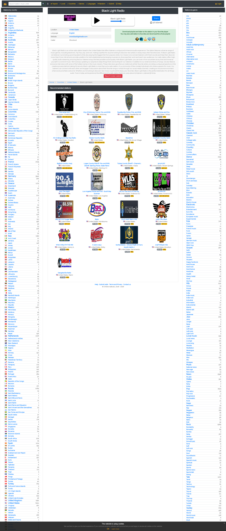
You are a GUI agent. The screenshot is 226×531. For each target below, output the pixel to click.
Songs (188, 451)
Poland (10, 372)
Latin (188, 326)
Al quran (189, 54)
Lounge (189, 341)
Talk (188, 477)
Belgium (11, 59)
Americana (190, 64)
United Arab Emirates (15, 498)
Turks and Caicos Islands (16, 486)
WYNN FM (161, 191)
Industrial (189, 300)
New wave (190, 372)
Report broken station (113, 76)
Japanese (189, 314)
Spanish (189, 458)
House (188, 288)
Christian (190, 123)
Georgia (11, 174)
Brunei (10, 83)
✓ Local (62, 4)
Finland (10, 159)
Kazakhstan (12, 250)
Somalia (11, 436)
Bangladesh (12, 52)
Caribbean (190, 111)
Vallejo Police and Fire (161, 112)
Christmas (189, 126)
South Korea (12, 441)
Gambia (10, 171)
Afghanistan (12, 16)
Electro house (191, 202)
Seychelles (12, 422)
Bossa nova (190, 102)
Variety (189, 508)
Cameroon (12, 95)
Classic (188, 128)
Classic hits (190, 130)
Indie (188, 293)
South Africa (12, 438)
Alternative (190, 57)
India (9, 219)
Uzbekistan (12, 508)
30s (187, 21)
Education (190, 197)
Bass (188, 85)
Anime (188, 66)
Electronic (190, 204)
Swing (188, 474)
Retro (188, 420)
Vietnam (11, 517)
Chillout (189, 118)
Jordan (10, 248)
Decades (189, 164)
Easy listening (191, 188)
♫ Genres (80, 4)
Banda (188, 80)
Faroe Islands (12, 154)
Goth (188, 250)
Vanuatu (11, 510)
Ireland (10, 229)
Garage (189, 238)
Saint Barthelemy (14, 393)
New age (189, 369)
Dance (189, 157)
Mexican (189, 355)
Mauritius (11, 302)
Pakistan (11, 357)
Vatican (10, 512)
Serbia (10, 419)
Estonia (10, 147)
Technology (190, 486)
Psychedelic (190, 398)
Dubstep (189, 185)
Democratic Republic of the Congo (20, 131)
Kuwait (10, 255)
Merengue (190, 350)
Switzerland (12, 457)
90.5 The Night (64, 191)
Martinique (12, 298)
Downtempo (190, 178)
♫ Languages (91, 4)
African (188, 52)
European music (192, 216)
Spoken (189, 465)
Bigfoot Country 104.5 (64, 163)
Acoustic (189, 42)
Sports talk (190, 472)
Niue (9, 350)
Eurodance (190, 214)
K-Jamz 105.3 (96, 245)
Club (188, 138)
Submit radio (103, 284)
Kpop (188, 324)
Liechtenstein (13, 271)
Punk (188, 401)
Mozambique (12, 326)
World (188, 513)
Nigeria (10, 348)
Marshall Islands (13, 295)
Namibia (11, 331)
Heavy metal (190, 276)
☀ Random (101, 4)
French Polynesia (14, 166)
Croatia (10, 121)
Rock (188, 424)
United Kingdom (15, 500)
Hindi (188, 279)
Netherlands (13, 336)
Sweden (11, 455)
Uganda (11, 493)
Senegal (11, 417)
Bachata (189, 76)
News (188, 374)
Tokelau (11, 474)
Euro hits (189, 212)
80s (188, 33)
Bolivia (10, 71)
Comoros (11, 114)
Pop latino (190, 391)
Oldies (189, 379)
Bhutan (10, 68)
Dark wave (190, 162)
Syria (10, 460)
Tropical (189, 501)
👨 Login (218, 4)
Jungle (188, 322)
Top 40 (188, 491)
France (11, 162)
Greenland (12, 186)
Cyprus (10, 126)
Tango (188, 482)
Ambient (189, 61)
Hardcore (189, 271)
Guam (10, 193)
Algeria (10, 21)
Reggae (189, 410)
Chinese (189, 121)
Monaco (11, 314)
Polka (188, 386)
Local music (191, 336)
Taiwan (10, 462)
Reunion (11, 383)
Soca (188, 444)
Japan (10, 243)
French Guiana (13, 164)
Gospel (189, 248)
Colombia (12, 112)
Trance (188, 494)
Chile (10, 104)
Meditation (190, 348)
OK (108, 529)
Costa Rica (11, 119)
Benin (10, 64)
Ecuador (11, 140)
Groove (189, 257)
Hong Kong (12, 212)
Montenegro (12, 319)
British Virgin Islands (15, 80)
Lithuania (11, 274)
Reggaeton (190, 412)
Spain (10, 443)
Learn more (115, 529)
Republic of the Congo (16, 381)
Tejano (188, 489)
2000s (188, 18)
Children (189, 116)
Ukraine (11, 496)
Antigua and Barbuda (15, 30)
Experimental (191, 219)
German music (191, 240)
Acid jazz (189, 40)
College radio (191, 140)
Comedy (189, 142)
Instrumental (190, 305)
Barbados (11, 54)
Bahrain (11, 49)
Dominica (11, 136)
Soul (188, 453)
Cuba (10, 124)
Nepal (10, 333)
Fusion (188, 233)
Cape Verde (12, 100)
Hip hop (189, 281)
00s (187, 16)
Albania (10, 18)
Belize (10, 61)
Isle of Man (12, 231)
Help (96, 284)
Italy (10, 236)
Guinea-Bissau (13, 202)
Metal (188, 353)
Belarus (11, 57)
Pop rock (189, 393)
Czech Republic (13, 128)
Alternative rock (192, 59)
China (10, 107)
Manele (189, 345)
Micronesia (12, 310)
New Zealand (13, 343)
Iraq (9, 226)
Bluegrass (190, 95)
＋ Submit (110, 4)
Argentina (12, 33)
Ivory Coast (12, 238)
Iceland (10, 217)
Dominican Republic (15, 138)
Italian (188, 312)
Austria (10, 42)
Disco (188, 174)
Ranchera (189, 405)
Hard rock (189, 267)
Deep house (190, 169)
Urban (188, 505)
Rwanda (11, 391)
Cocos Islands (13, 109)
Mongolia (11, 317)
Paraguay (11, 365)
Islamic (188, 307)
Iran (9, 224)
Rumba (188, 432)
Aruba (10, 37)
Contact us (127, 284)
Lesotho (11, 264)
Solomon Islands (14, 434)
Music (189, 365)
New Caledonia (13, 341)
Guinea (10, 200)
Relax (188, 415)
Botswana (11, 76)
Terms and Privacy (115, 284)
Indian (188, 291)
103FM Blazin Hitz (161, 245)
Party (188, 384)
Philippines (12, 369)
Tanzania (11, 467)
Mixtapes (189, 362)
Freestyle (189, 226)
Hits (188, 283)
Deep (188, 166)
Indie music (190, 295)
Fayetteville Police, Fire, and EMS (129, 112)
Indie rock (189, 298)
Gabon (10, 169)
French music (191, 228)
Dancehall (190, 159)
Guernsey (11, 198)
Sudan (10, 448)
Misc (188, 357)
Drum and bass (191, 181)
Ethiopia (11, 150)
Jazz (188, 317)
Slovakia (11, 429)
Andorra (11, 23)
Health (188, 274)
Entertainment (191, 209)
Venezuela (12, 515)
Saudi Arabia (12, 415)
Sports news (190, 470)
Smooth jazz (190, 441)
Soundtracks (190, 455)
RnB (187, 422)
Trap (188, 496)
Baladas (189, 78)
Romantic (189, 429)
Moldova (11, 312)
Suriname (11, 450)
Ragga (188, 403)
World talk (190, 518)
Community (190, 145)
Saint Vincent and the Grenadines (20, 407)
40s (187, 23)
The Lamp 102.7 (64, 112)
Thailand (11, 469)
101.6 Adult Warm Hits (129, 219)
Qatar (10, 379)
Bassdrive (129, 138)
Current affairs (191, 154)
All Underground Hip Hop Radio (64, 138)
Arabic (188, 68)
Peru (9, 367)
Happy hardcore (192, 262)
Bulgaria (11, 85)
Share (156, 18)
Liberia (10, 267)
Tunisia (10, 481)
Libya (10, 269)
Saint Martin (12, 403)
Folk (188, 221)
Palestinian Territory (15, 360)
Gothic (188, 252)
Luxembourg (12, 276)
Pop (188, 389)
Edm (188, 195)
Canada (11, 97)
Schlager (189, 439)
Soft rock (189, 448)
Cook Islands (12, 116)
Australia (12, 40)
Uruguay (11, 505)
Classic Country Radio (97, 138)
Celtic (188, 114)
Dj (187, 176)
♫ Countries (71, 4)
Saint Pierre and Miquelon (17, 405)
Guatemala (12, 195)
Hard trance (190, 269)
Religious (189, 417)
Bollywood (190, 99)
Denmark (11, 133)
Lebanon (11, 262)
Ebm (188, 190)
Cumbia (189, 152)
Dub (187, 183)
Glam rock (190, 243)
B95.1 (97, 219)
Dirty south (190, 171)
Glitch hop (190, 245)
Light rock (190, 333)
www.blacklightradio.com (78, 36)
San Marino (12, 410)
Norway (11, 353)
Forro (188, 224)
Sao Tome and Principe (16, 412)
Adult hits (189, 47)
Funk (188, 231)
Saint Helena (12, 395)
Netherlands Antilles (15, 338)
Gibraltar (11, 181)
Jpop (188, 319)
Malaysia (11, 286)
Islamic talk (190, 309)
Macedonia (12, 279)
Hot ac (188, 286)
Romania (11, 386)
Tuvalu (10, 488)
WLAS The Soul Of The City (129, 191)
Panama (11, 362)
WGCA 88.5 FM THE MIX (64, 245)
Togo (10, 472)
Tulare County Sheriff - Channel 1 (129, 163)
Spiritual (189, 463)
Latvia (10, 260)
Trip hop (189, 498)
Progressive (190, 396)
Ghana (10, 179)
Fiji (9, 157)
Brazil (10, 78)
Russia (11, 388)
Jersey (10, 245)
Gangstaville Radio (64, 273)
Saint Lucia (12, 400)
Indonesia (11, 221)
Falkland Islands (13, 152)
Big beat (189, 92)
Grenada (11, 188)
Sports (188, 467)
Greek (188, 255)
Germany (12, 176)
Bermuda (11, 66)
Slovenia (11, 431)
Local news (190, 338)
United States (14, 503)
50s (187, 25)
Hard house (190, 264)
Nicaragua (11, 345)
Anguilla (11, 28)
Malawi (10, 283)
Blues (188, 97)
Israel (10, 233)
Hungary (11, 214)
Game (188, 236)
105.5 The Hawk (161, 219)
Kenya (10, 252)
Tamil (188, 479)
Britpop (189, 106)
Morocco (11, 324)
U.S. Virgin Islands (14, 491)
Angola (10, 25)
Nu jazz (188, 377)
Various (189, 510)
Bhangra (189, 90)
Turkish (189, 503)
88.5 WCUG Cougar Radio (64, 219)
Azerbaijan (12, 45)
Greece (11, 183)
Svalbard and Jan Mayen (16, 453)
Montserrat (12, 322)
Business (189, 109)
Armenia (11, 35)
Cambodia (11, 92)
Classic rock (191, 133)
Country (189, 147)
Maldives (11, 288)
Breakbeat (190, 104)
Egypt (10, 143)
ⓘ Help (118, 4)
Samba (188, 436)
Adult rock (190, 49)
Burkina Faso (12, 88)
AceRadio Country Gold (161, 138)
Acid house (190, 37)
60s (187, 28)
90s (187, 35)
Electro (189, 200)
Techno (189, 484)
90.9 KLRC (161, 163)
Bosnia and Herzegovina (16, 73)
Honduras (11, 210)
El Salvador (12, 145)
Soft (187, 446)
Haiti (9, 207)
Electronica (190, 207)
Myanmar (11, 329)
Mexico (11, 307)
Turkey (11, 484)
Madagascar (12, 281)
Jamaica (11, 241)
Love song (190, 343)
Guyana (10, 205)
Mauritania (11, 300)
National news (191, 367)
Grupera (189, 259)
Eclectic (189, 193)
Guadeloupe (12, 191)
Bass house (190, 87)
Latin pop (189, 331)
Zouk (188, 520)
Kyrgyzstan (12, 257)
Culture (189, 150)
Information (190, 302)
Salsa (188, 434)
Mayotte (11, 305)
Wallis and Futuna (14, 520)
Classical (189, 135)
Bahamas (11, 47)
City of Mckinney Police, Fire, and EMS (96, 112)
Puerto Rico (12, 376)
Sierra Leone (12, 424)
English (72, 33)
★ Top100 (54, 4)
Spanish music (191, 460)
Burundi (11, 90)
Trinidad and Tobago (15, 479)
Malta (10, 293)
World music (190, 515)
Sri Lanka (11, 446)
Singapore (11, 426)
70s (187, 30)
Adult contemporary (195, 45)
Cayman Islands (13, 102)
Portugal (11, 374)
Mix (187, 360)
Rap (187, 408)
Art (187, 71)
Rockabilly (190, 427)
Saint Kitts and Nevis (15, 398)
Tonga (10, 477)
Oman (10, 355)
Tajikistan (11, 465)
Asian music (190, 73)
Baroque (189, 83)
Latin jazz (189, 329)
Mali (9, 291)
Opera (188, 381)
